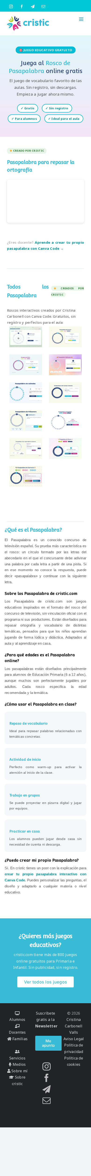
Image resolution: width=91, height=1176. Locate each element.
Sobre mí (19, 1070)
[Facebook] (46, 1078)
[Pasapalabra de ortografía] (65, 420)
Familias (19, 1038)
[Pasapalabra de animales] (25, 392)
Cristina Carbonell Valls (74, 1026)
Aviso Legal (73, 1038)
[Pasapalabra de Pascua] (65, 448)
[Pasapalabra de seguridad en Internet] (25, 448)
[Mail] (46, 1100)
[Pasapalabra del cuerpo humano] (65, 392)
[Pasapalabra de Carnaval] (25, 476)
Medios (19, 1064)
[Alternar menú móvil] (81, 19)
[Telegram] (46, 1089)
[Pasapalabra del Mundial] (25, 336)
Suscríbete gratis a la (46, 1020)
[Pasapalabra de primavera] (25, 420)
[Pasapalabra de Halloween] (65, 364)
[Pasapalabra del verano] (65, 336)
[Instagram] (46, 1066)
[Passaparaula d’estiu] (25, 364)
